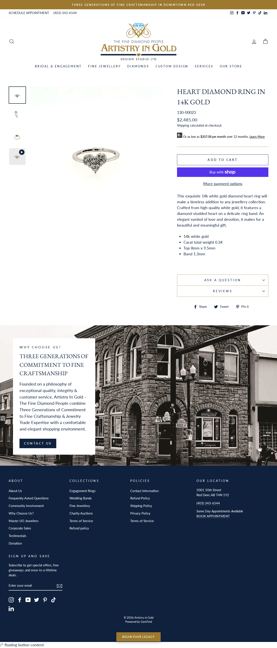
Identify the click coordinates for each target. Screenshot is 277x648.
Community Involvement (26, 506)
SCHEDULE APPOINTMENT (29, 13)
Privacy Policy (140, 513)
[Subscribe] (59, 585)
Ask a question (222, 280)
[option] (138, 4)
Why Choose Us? (21, 513)
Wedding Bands (80, 498)
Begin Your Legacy (138, 636)
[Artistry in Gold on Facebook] (19, 599)
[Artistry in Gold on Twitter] (36, 599)
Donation (15, 543)
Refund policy (79, 528)
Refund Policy (140, 498)
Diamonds (138, 66)
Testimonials (17, 536)
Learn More (257, 136)
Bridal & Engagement (58, 66)
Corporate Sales (20, 528)
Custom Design (172, 66)
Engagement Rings (82, 491)
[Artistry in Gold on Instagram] (11, 599)
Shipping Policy (141, 506)
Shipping (183, 125)
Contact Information (144, 491)
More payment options (222, 183)
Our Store (231, 66)
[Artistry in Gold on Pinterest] (45, 599)
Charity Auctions (81, 513)
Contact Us (38, 443)
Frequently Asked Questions (29, 498)
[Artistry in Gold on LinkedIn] (11, 608)
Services (204, 66)
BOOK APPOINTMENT (213, 516)
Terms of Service (81, 521)
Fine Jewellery (104, 66)
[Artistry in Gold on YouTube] (28, 599)
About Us (15, 491)
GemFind (146, 621)
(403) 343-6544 (65, 13)
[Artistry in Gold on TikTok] (53, 599)
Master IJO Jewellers (24, 521)
